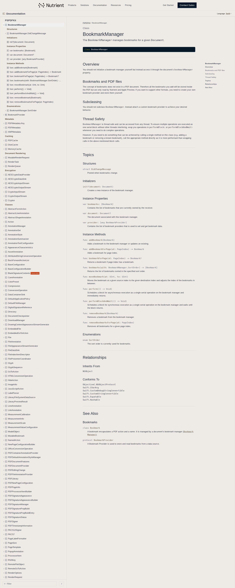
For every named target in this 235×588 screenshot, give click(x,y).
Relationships (94, 357)
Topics (88, 155)
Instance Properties (95, 198)
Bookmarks (90, 422)
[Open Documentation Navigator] (4, 13)
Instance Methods (94, 234)
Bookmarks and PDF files (102, 81)
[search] (30, 583)
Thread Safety (94, 119)
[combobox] (30, 583)
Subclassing (92, 102)
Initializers (89, 181)
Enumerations (92, 334)
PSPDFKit (86, 23)
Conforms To (91, 379)
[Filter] (30, 583)
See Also (90, 413)
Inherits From (91, 366)
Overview (91, 64)
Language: (221, 14)
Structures (89, 163)
